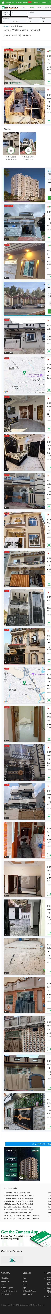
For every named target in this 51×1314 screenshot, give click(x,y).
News (25, 1281)
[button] (6, 14)
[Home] (3, 2)
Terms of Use (6, 1294)
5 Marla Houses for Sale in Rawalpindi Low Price (21, 1218)
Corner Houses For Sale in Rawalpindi (18, 1207)
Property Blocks (23, 2)
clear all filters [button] (27, 35)
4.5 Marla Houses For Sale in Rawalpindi (18, 1201)
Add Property (28, 1294)
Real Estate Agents (29, 1291)
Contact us (5, 1281)
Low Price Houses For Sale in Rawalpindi (19, 1195)
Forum (25, 1284)
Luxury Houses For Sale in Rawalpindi (17, 1213)
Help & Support (7, 1288)
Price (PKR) (6, 18)
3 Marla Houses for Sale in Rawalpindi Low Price (21, 1215)
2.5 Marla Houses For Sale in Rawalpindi (18, 1198)
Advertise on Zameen (9, 1291)
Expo (24, 1288)
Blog (24, 1278)
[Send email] (49, 81)
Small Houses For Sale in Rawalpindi (17, 1192)
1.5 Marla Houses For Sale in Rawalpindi (18, 1204)
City (13, 12)
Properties (10, 2)
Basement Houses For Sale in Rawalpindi (18, 1210)
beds (30, 18)
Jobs (3, 1284)
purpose (5, 12)
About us (4, 1278)
